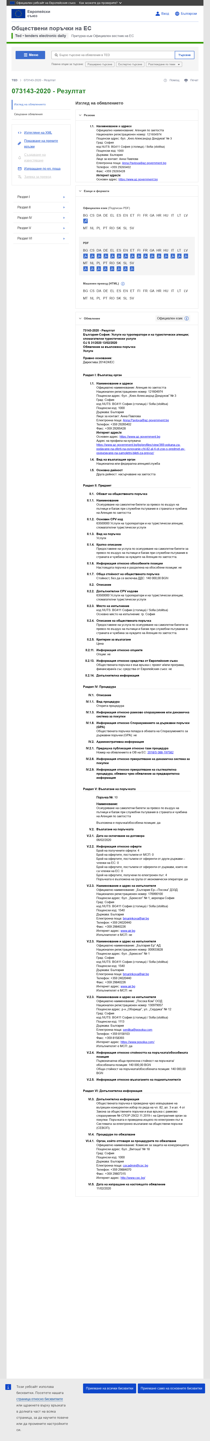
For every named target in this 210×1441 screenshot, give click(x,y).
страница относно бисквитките (39, 1399)
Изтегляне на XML (38, 132)
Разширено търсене (100, 64)
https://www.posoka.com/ (137, 1042)
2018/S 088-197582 (160, 752)
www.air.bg (128, 930)
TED (14, 80)
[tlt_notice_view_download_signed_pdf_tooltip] (85, 221)
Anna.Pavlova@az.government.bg (144, 163)
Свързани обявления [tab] (28, 114)
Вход (165, 13)
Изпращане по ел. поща (42, 168)
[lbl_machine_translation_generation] (123, 284)
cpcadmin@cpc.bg (135, 1165)
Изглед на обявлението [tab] (30, 104)
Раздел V (24, 228)
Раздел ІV (24, 217)
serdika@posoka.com (137, 1029)
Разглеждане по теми (162, 64)
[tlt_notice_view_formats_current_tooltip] (187, 318)
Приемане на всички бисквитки (109, 1388)
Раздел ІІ (24, 207)
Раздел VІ (24, 238)
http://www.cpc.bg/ (133, 1177)
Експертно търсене (130, 64)
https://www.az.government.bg (138, 179)
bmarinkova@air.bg (136, 918)
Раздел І (23, 197)
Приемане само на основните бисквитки (171, 1388)
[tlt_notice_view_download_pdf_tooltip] (85, 256)
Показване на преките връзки (41, 143)
